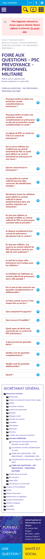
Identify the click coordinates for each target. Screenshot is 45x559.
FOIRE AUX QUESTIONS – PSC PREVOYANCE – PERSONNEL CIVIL (25, 454)
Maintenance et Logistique (16, 496)
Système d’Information (15, 500)
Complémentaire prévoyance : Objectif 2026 (26, 460)
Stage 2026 (13, 480)
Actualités (12, 422)
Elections (12, 432)
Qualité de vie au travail (18, 474)
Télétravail (13, 429)
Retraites (12, 413)
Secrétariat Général (16, 40)
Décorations (13, 425)
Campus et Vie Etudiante (15, 487)
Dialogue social (14, 416)
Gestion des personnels (18, 409)
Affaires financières (13, 493)
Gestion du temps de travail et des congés (25, 400)
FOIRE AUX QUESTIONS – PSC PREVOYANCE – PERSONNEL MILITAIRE (24, 468)
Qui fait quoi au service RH (19, 484)
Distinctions (13, 397)
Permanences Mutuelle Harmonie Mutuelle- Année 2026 (24, 443)
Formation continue (16, 406)
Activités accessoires (17, 419)
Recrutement (14, 477)
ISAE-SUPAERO (10, 2)
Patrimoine (10, 509)
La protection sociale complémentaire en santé (26, 448)
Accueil (4, 40)
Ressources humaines (10, 43)
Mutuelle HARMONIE (28, 43)
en (31, 3)
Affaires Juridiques (13, 503)
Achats (9, 490)
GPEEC (11, 403)
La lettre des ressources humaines (22, 435)
